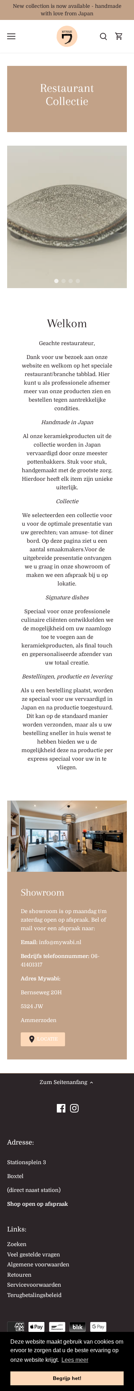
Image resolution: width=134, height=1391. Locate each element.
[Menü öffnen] (11, 36)
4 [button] (77, 281)
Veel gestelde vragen (33, 1254)
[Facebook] (61, 1106)
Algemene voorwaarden (38, 1264)
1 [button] (56, 281)
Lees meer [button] (74, 1360)
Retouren (19, 1275)
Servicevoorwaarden (34, 1285)
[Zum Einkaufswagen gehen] (119, 36)
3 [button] (70, 281)
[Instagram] (74, 1106)
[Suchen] (103, 36)
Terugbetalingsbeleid (34, 1295)
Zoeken (16, 1244)
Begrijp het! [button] (67, 1378)
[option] (67, 217)
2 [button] (63, 281)
